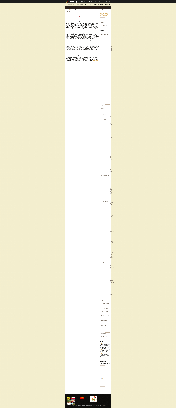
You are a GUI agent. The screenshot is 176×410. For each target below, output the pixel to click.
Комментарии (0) (87, 62)
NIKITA (78, 62)
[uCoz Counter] (107, 378)
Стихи (102, 22)
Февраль (72, 9)
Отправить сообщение (104, 14)
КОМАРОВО (68, 11)
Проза (102, 23)
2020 (70, 9)
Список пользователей (104, 13)
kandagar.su (103, 405)
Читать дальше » (95, 60)
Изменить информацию (104, 12)
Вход (72, 7)
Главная (67, 9)
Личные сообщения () (103, 15)
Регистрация (68, 7)
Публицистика (103, 25)
